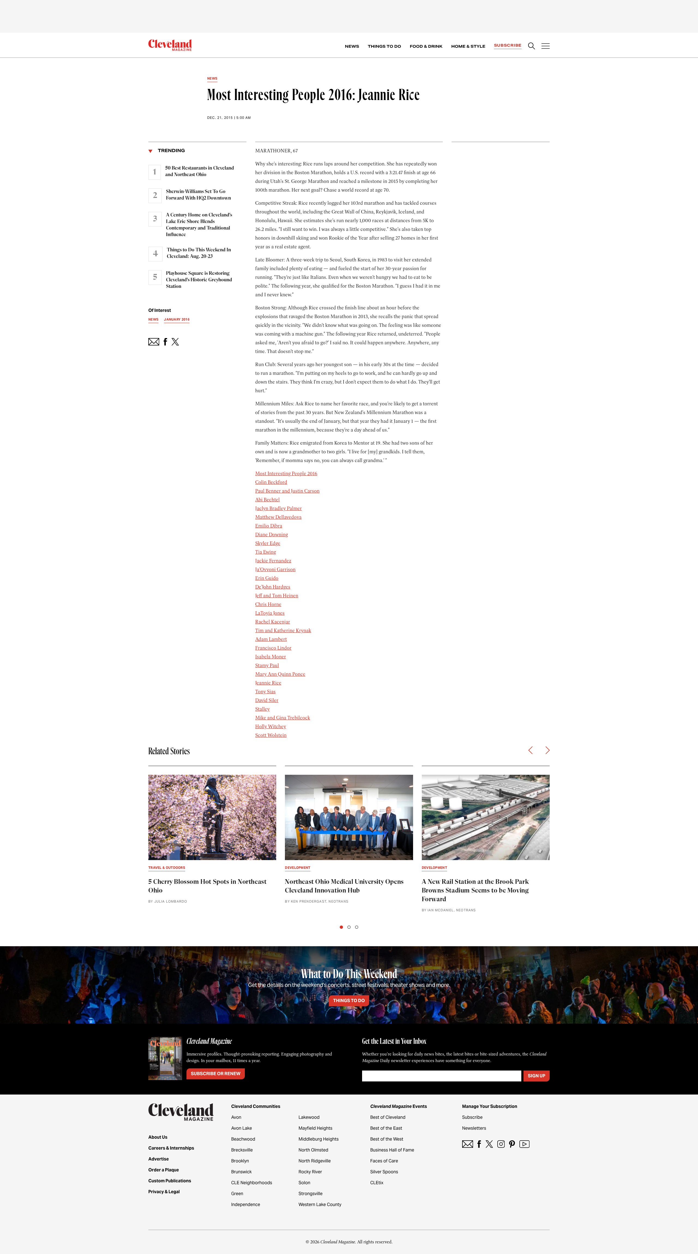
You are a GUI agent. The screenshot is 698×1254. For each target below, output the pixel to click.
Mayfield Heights (315, 1128)
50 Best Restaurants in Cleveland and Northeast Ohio (199, 171)
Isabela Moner (270, 657)
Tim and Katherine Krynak (283, 631)
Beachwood (243, 1139)
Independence (245, 1204)
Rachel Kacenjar (272, 622)
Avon (236, 1117)
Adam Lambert (271, 639)
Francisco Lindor (273, 648)
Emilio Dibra (268, 526)
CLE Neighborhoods (251, 1183)
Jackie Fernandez (273, 561)
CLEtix (376, 1183)
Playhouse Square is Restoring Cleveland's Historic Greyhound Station (199, 280)
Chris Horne (268, 604)
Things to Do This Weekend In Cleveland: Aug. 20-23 (199, 253)
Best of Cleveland (387, 1117)
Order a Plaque (163, 1170)
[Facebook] (479, 1144)
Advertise (158, 1159)
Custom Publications (169, 1181)
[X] (489, 1144)
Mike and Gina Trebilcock (282, 718)
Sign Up (536, 1076)
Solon (304, 1183)
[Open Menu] (545, 47)
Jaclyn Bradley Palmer (278, 508)
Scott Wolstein (271, 735)
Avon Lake (241, 1128)
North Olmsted (313, 1150)
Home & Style (468, 46)
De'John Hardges (272, 587)
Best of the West (386, 1139)
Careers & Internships (171, 1148)
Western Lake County (320, 1204)
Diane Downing (271, 535)
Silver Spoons (384, 1172)
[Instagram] (501, 1144)
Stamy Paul (267, 665)
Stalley (262, 709)
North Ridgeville (315, 1161)
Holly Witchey (270, 727)
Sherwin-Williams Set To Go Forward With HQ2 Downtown (198, 195)
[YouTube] (524, 1144)
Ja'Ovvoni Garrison (275, 569)
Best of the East (386, 1128)
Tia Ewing (265, 552)
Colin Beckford (271, 482)
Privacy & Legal (164, 1192)
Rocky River (310, 1172)
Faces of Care (384, 1161)
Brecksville (242, 1150)
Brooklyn (240, 1161)
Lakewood (309, 1117)
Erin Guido (266, 578)
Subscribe (508, 45)
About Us (157, 1137)
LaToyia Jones (270, 613)
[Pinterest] (512, 1144)
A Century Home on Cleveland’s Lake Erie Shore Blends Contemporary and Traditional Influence (199, 225)
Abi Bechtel (267, 500)
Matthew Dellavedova (278, 517)
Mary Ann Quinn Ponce (280, 674)
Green (237, 1193)
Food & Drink (426, 46)
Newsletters (474, 1128)
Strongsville (311, 1193)
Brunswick (241, 1172)
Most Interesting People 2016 (286, 474)
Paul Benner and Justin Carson (287, 491)
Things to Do (384, 46)
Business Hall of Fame (392, 1150)
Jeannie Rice (268, 683)
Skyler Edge (267, 543)
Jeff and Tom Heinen (276, 596)
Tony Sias (265, 692)
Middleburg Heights (319, 1139)
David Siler (266, 700)
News (352, 46)
